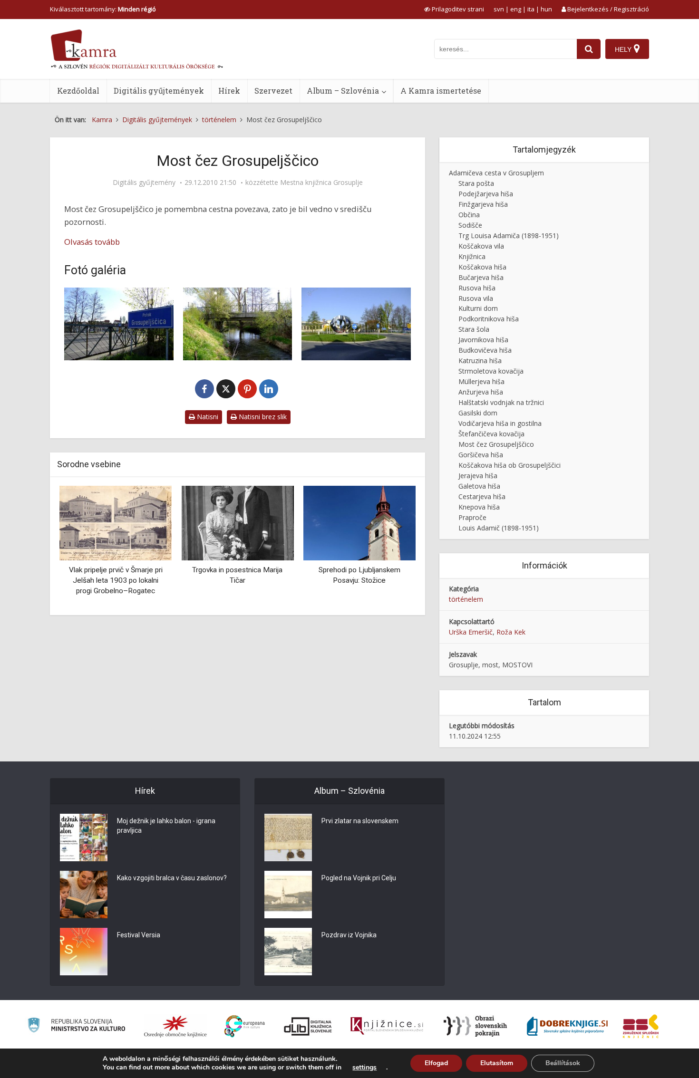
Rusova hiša (476, 287)
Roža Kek (510, 631)
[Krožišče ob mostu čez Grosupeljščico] (356, 324)
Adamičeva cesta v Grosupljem (496, 172)
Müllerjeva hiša (481, 381)
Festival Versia (138, 935)
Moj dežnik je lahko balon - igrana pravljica (166, 825)
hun (546, 9)
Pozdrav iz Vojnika (349, 935)
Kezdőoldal (78, 91)
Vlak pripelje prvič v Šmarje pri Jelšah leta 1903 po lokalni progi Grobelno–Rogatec (116, 580)
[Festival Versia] (83, 951)
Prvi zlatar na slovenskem (359, 821)
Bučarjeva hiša (481, 277)
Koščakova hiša (482, 266)
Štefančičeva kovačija (491, 433)
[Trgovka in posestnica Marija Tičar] (237, 522)
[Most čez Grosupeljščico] (237, 324)
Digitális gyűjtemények (159, 91)
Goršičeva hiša (480, 454)
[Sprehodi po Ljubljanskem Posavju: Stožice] (359, 522)
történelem (466, 599)
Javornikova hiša (483, 339)
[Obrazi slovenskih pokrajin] (475, 1026)
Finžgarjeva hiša (483, 204)
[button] (392, 547)
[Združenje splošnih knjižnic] (641, 1026)
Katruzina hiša (480, 360)
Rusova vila (475, 298)
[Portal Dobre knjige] (567, 1026)
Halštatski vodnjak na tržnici (501, 402)
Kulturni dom (478, 308)
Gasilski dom (477, 412)
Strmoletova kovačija (491, 370)
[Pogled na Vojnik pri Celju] (288, 894)
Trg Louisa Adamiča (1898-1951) (508, 235)
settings (364, 1067)
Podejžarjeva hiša (485, 193)
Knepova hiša (479, 506)
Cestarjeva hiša (481, 496)
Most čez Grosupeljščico (496, 444)
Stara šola (473, 329)
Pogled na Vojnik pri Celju (358, 878)
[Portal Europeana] (245, 1026)
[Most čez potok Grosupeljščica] (119, 324)
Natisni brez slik (262, 416)
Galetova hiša (479, 486)
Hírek (229, 91)
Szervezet (273, 91)
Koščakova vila (481, 245)
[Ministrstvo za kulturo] (76, 1026)
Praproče (472, 517)
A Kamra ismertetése (440, 91)
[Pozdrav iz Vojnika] (288, 951)
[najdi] (589, 49)
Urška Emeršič (471, 631)
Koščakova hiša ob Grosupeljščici (509, 465)
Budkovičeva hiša (485, 350)
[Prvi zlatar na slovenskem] (288, 837)
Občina (469, 214)
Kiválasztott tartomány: (103, 9)
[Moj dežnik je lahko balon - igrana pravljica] (83, 837)
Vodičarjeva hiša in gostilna (500, 423)
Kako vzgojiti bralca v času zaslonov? (172, 878)
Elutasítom (496, 1063)
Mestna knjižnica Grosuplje (321, 182)
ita (530, 9)
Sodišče (470, 225)
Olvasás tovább (92, 241)
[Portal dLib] (308, 1026)
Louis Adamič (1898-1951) (498, 527)
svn (499, 9)
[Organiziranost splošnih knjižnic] (175, 1026)
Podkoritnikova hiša (488, 318)
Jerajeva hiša (477, 475)
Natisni (206, 416)
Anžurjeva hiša (480, 391)
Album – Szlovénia (343, 91)
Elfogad (436, 1063)
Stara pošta (476, 183)
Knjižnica (471, 256)
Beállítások (562, 1063)
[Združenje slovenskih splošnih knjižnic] (387, 1026)
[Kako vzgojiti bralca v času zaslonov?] (83, 894)
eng (515, 9)
